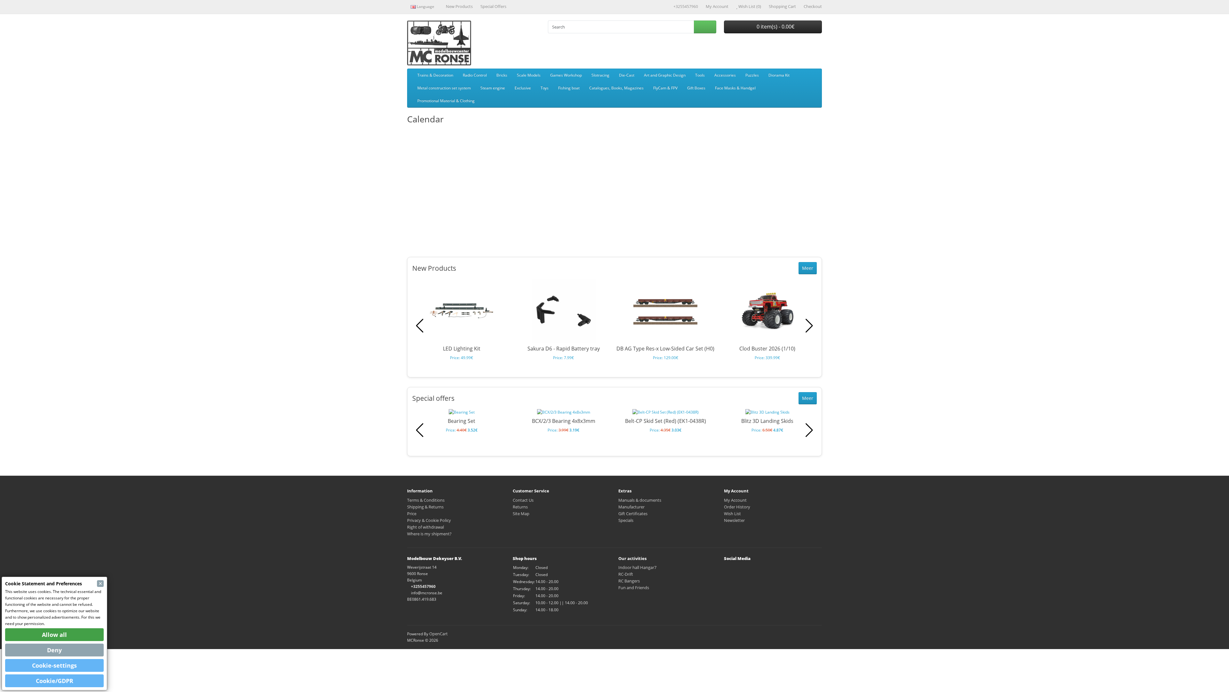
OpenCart (438, 634)
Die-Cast (626, 75)
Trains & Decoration (435, 75)
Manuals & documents (639, 500)
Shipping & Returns (425, 507)
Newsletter (734, 520)
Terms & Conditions (426, 500)
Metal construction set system (444, 88)
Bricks (501, 75)
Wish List (732, 513)
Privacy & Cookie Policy (429, 520)
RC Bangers (629, 581)
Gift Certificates (632, 513)
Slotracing (600, 75)
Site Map (521, 513)
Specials (625, 520)
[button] (809, 326)
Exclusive (523, 88)
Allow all (54, 634)
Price (411, 513)
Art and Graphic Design (665, 75)
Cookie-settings (54, 665)
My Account (735, 500)
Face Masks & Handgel (735, 88)
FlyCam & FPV (665, 88)
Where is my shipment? (429, 534)
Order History (737, 507)
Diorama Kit (779, 75)
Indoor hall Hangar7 (637, 567)
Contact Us (523, 500)
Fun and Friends (633, 587)
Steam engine (492, 88)
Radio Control (475, 75)
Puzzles (752, 75)
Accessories (725, 75)
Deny (54, 650)
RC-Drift (625, 574)
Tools (700, 75)
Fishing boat (569, 88)
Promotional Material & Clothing (446, 100)
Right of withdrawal (425, 527)
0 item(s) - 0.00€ (774, 26)
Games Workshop (566, 75)
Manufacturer (631, 507)
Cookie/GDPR (54, 681)
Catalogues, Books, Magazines (616, 88)
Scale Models (529, 75)
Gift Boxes (696, 88)
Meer (807, 268)
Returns (520, 507)
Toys (545, 88)
